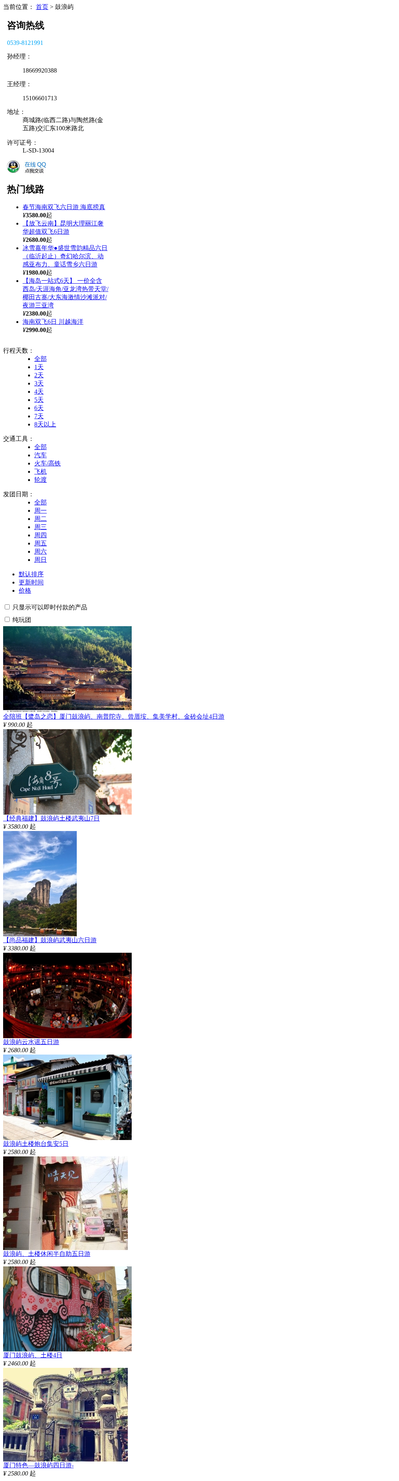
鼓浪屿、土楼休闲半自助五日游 (46, 1253)
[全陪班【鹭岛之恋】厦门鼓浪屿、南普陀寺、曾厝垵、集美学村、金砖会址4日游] (67, 710)
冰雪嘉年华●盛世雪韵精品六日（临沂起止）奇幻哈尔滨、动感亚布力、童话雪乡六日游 (65, 256)
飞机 (40, 471)
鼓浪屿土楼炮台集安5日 (36, 1143)
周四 (40, 535)
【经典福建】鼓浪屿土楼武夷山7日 (51, 818)
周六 (40, 551)
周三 (40, 527)
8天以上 (45, 424)
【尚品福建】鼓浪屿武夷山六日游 (50, 940)
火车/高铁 (47, 463)
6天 (39, 408)
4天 (39, 391)
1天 (39, 367)
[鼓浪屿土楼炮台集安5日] (67, 1138)
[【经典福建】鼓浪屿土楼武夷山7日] (67, 812)
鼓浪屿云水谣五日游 (31, 1042)
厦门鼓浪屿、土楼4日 (32, 1355)
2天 (39, 375)
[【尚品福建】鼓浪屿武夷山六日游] (40, 934)
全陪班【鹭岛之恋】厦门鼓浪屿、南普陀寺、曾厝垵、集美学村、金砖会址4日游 (113, 716)
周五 (40, 543)
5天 (39, 399)
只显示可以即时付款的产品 (49, 607)
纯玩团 (21, 619)
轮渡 (40, 479)
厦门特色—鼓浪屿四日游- (38, 1465)
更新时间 (31, 582)
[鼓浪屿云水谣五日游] (67, 1036)
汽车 (40, 455)
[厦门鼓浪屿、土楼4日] (67, 1349)
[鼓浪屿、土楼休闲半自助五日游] (65, 1248)
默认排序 (31, 574)
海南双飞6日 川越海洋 (53, 321)
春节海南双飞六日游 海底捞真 (64, 207)
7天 (39, 416)
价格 (25, 590)
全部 (40, 358)
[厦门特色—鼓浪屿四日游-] (65, 1459)
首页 (42, 7)
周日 (40, 559)
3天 (39, 383)
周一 (40, 510)
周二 (40, 518)
